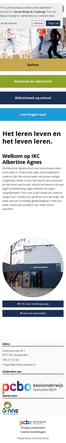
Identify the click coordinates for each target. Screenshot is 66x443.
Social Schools (40, 438)
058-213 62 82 (10, 360)
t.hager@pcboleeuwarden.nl (19, 364)
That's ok (53, 23)
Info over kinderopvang (34, 304)
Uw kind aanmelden (34, 313)
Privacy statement (33, 427)
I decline (38, 23)
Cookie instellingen (33, 432)
